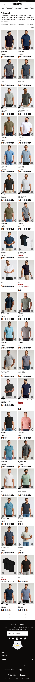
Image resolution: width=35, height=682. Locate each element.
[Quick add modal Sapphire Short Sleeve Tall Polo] (15, 516)
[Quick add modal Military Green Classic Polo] (15, 220)
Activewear (18, 8)
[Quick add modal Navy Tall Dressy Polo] (15, 602)
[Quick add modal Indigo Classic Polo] (15, 163)
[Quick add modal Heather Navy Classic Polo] (32, 77)
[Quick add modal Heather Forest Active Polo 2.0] (32, 311)
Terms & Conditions (25, 665)
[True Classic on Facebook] (9, 639)
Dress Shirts (13, 24)
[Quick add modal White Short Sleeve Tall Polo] (15, 487)
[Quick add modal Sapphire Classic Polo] (15, 458)
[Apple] (23, 674)
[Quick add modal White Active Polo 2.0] (15, 278)
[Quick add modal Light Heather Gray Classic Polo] (32, 192)
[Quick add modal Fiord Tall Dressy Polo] (32, 602)
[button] (33, 4)
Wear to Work (30, 24)
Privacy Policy (9, 665)
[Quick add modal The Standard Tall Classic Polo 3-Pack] (32, 249)
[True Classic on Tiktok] (25, 639)
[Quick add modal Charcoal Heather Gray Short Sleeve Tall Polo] (15, 397)
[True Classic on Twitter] (13, 639)
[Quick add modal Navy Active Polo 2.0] (15, 249)
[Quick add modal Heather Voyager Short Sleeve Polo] (15, 339)
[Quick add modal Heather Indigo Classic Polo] (32, 163)
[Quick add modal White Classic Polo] (32, 134)
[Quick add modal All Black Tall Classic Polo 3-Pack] (15, 573)
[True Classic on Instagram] (17, 639)
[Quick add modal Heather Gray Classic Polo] (15, 106)
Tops (3, 8)
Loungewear (21, 24)
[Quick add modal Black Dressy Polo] (15, 429)
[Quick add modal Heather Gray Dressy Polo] (32, 544)
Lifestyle (26, 8)
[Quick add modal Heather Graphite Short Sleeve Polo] (32, 368)
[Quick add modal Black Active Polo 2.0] (15, 192)
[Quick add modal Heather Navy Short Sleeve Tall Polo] (15, 544)
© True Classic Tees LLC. (11, 678)
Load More (17, 616)
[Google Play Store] (12, 674)
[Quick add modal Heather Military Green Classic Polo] (15, 134)
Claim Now (24, 1)
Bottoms (9, 8)
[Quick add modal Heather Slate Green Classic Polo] (32, 487)
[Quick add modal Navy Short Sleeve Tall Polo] (15, 311)
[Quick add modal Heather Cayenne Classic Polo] (32, 429)
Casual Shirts (4, 24)
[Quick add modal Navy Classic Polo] (32, 48)
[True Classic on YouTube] (21, 639)
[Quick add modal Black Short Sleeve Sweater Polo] (32, 278)
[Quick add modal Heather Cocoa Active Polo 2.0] (32, 339)
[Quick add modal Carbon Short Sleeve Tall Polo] (32, 458)
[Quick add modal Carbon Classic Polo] (15, 77)
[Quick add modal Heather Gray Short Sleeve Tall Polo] (15, 368)
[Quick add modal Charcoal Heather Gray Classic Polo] (32, 106)
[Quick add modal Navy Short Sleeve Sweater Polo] (32, 397)
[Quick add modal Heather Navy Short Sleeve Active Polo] (32, 220)
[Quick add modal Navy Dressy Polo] (32, 516)
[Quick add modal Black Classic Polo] (15, 48)
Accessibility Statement (9, 669)
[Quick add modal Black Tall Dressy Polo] (32, 573)
